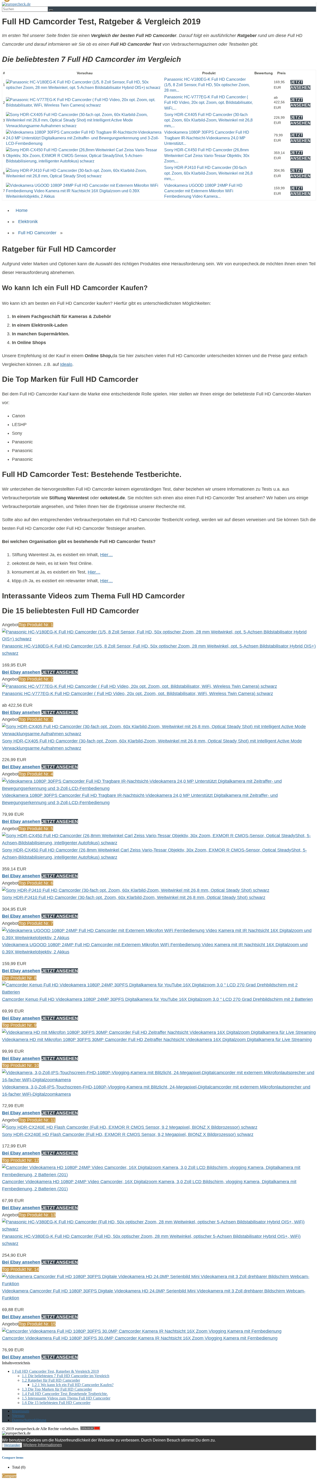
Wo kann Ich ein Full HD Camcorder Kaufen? (73, 1385)
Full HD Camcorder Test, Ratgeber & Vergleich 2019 (55, 1371)
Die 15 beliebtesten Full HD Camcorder (56, 1403)
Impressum (20, 1411)
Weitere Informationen (42, 1445)
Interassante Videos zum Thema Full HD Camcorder (66, 1398)
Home (22, 210)
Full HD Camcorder (37, 232)
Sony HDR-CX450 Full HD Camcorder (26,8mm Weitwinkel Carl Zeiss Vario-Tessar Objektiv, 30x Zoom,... (206, 155)
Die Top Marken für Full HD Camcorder (57, 1389)
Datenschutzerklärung (29, 1420)
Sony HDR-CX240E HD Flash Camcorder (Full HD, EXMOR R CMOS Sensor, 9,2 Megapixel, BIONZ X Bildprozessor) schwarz (127, 1134)
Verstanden (12, 1445)
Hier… (106, 554)
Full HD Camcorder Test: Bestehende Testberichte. (65, 1394)
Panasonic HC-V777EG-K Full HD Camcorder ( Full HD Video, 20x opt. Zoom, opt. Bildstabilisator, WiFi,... (208, 102)
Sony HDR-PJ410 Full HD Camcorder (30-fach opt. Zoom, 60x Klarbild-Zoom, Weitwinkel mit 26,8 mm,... (208, 173)
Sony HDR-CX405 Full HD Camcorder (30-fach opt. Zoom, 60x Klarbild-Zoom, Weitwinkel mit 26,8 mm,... (208, 120)
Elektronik (28, 221)
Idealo (66, 364)
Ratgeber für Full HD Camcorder (51, 1380)
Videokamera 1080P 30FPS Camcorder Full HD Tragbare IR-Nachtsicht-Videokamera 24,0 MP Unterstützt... (206, 138)
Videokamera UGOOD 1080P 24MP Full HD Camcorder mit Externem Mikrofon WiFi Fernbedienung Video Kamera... (203, 191)
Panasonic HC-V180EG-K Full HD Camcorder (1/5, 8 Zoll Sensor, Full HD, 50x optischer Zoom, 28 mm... (207, 85)
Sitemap (18, 1415)
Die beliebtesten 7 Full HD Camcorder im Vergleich (65, 1376)
